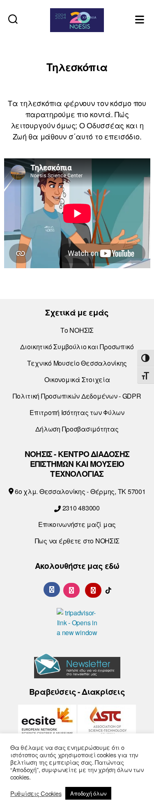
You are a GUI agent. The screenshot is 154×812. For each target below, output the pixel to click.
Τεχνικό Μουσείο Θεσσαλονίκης (77, 363)
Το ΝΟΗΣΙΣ (77, 330)
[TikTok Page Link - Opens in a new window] (108, 589)
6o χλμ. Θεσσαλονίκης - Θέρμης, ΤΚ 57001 (79, 491)
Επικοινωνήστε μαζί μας (77, 524)
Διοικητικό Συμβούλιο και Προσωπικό (77, 346)
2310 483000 (80, 508)
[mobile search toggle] (13, 18)
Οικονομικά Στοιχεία (77, 379)
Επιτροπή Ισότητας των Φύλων (77, 412)
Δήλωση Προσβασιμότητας (76, 429)
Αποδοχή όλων (88, 793)
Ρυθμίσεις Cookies (35, 793)
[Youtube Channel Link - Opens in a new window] (93, 589)
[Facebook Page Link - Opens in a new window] (52, 589)
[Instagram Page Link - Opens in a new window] (71, 589)
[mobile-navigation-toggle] (140, 18)
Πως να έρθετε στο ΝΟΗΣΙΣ (77, 540)
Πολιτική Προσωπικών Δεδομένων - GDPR (77, 396)
